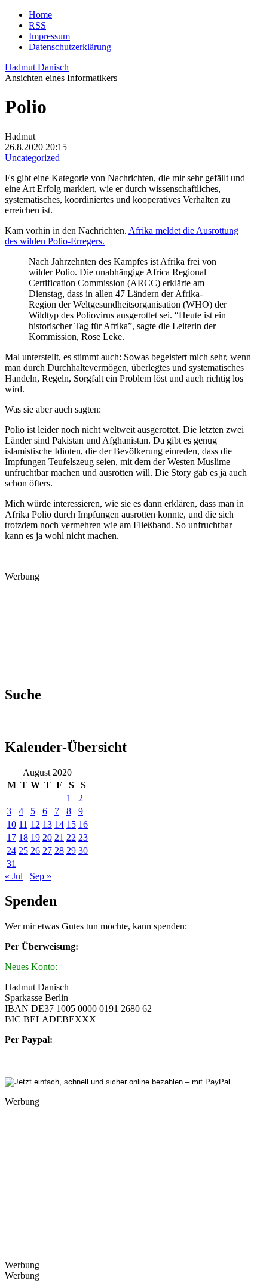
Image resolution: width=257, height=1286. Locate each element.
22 (71, 837)
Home (40, 15)
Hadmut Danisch (37, 67)
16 (83, 824)
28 (59, 850)
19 (35, 837)
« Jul (14, 876)
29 (71, 850)
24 (11, 850)
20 (47, 837)
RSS (37, 25)
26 (35, 850)
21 (59, 837)
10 (11, 824)
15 (71, 824)
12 (35, 824)
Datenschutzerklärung (70, 47)
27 (47, 850)
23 (83, 837)
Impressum (49, 36)
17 (11, 837)
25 (23, 850)
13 (47, 824)
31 (11, 864)
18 (23, 837)
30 (83, 850)
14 (59, 824)
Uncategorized (32, 158)
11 (23, 824)
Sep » (40, 876)
